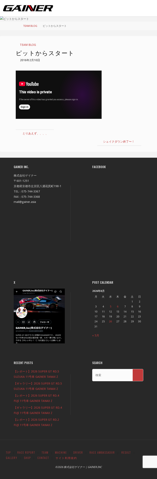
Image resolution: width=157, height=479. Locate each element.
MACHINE (61, 452)
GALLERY (11, 458)
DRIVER (78, 452)
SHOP (27, 458)
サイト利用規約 (66, 458)
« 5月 (95, 335)
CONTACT (43, 458)
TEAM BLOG (30, 25)
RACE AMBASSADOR (102, 452)
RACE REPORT (26, 452)
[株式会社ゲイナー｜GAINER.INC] (28, 8)
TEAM (45, 452)
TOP (8, 452)
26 (110, 321)
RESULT (126, 452)
